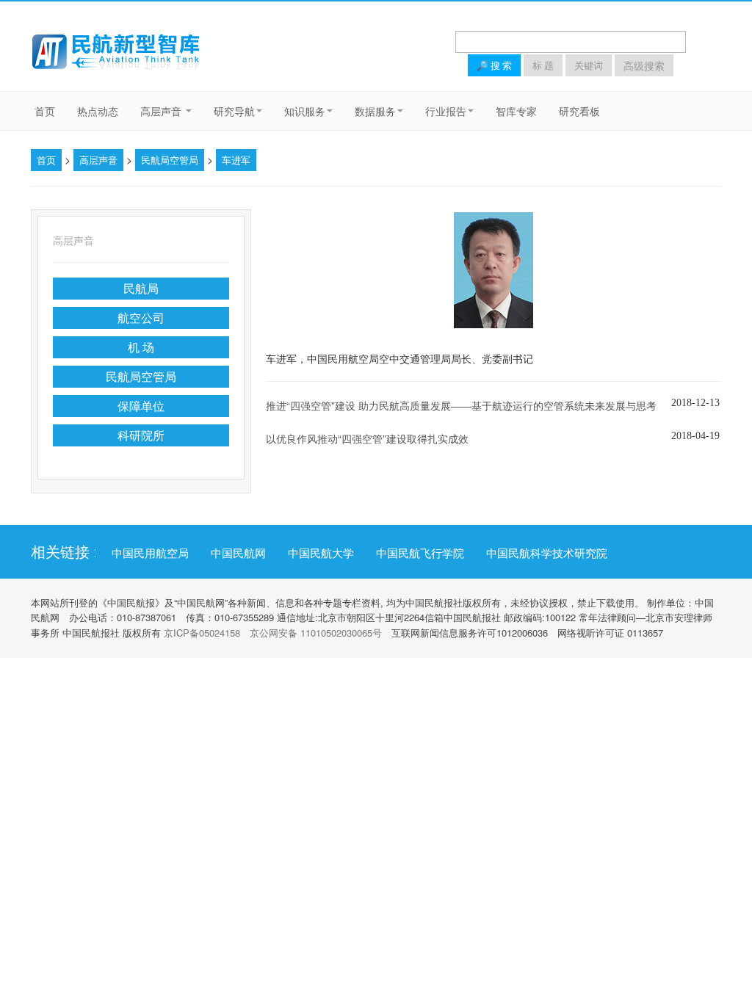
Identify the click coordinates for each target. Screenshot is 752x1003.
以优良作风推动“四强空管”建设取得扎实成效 (367, 438)
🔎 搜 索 (494, 65)
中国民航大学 (321, 553)
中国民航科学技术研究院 (546, 553)
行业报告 (445, 111)
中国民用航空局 (150, 553)
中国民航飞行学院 (420, 553)
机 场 (141, 346)
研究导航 (234, 111)
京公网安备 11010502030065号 (316, 633)
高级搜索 (644, 65)
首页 (45, 111)
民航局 (141, 288)
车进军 (236, 160)
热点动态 (97, 111)
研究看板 (579, 111)
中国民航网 (238, 553)
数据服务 (375, 111)
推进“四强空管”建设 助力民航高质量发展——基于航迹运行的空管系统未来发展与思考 (461, 405)
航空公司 (141, 317)
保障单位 (141, 405)
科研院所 (141, 435)
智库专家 (516, 111)
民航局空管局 (169, 160)
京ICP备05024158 (202, 633)
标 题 (543, 65)
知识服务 (304, 111)
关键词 (588, 65)
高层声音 (162, 111)
